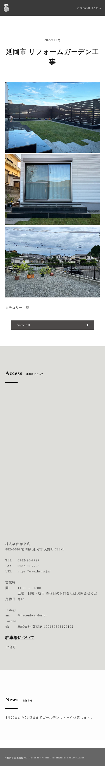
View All (23, 325)
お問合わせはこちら (89, 8)
